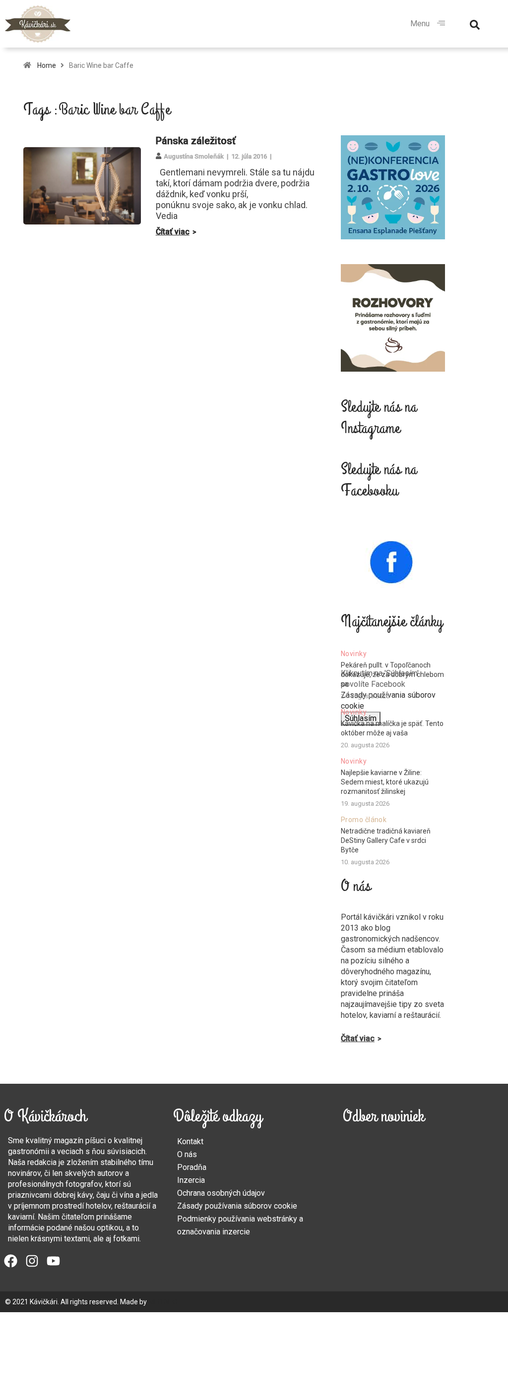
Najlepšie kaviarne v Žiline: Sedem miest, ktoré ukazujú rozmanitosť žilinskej (385, 782)
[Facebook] (10, 1261)
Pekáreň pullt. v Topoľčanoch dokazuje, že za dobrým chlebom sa (392, 674)
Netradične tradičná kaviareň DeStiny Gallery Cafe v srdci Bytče (386, 840)
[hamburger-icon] (441, 23)
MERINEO (163, 1302)
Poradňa (191, 1167)
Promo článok (363, 820)
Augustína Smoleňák (194, 156)
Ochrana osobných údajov (221, 1193)
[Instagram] (32, 1261)
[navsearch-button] (475, 24)
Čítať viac (173, 231)
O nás (187, 1154)
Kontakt (190, 1141)
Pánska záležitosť (196, 141)
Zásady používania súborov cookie (237, 1206)
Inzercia (191, 1180)
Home (46, 65)
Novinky (354, 654)
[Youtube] (53, 1261)
